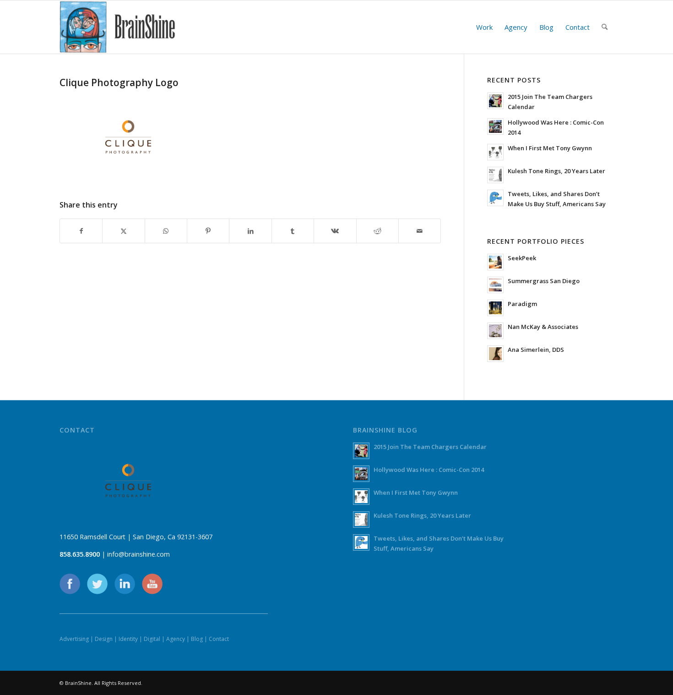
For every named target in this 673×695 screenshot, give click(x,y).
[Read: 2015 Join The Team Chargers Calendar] (495, 101)
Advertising (74, 639)
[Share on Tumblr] (293, 231)
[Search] (604, 27)
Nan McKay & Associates (543, 327)
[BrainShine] (118, 27)
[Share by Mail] (419, 231)
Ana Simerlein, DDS (536, 349)
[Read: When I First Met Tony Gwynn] (495, 152)
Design (104, 639)
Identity (128, 639)
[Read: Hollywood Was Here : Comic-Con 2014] (495, 126)
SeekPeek (522, 258)
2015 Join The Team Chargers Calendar (430, 447)
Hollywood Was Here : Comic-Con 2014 (429, 469)
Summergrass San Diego (544, 281)
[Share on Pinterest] (208, 231)
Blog (197, 639)
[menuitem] (484, 27)
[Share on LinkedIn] (250, 231)
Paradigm (522, 304)
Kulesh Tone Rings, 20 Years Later (556, 171)
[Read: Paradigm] (495, 308)
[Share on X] (123, 231)
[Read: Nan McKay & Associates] (495, 331)
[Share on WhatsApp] (166, 231)
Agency (175, 639)
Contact (219, 639)
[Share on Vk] (335, 231)
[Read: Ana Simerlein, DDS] (495, 353)
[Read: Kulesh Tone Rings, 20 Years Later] (495, 175)
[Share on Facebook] (81, 231)
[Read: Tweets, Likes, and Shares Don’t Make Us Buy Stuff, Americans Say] (495, 198)
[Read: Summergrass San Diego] (495, 285)
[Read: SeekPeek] (495, 262)
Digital (152, 639)
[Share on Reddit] (377, 231)
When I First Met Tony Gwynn (550, 148)
